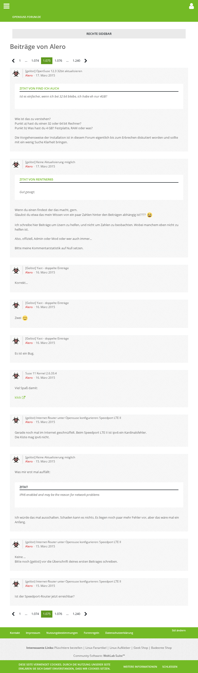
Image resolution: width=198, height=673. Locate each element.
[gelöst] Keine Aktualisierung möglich (50, 162)
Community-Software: (99, 656)
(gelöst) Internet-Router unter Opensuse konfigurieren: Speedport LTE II (73, 418)
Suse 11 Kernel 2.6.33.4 (41, 373)
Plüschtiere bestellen (68, 648)
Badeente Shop (161, 648)
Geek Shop (141, 648)
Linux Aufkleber (120, 648)
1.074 (35, 60)
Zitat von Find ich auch (39, 88)
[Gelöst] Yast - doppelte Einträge (47, 268)
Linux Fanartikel (95, 648)
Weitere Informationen (140, 666)
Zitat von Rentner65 (36, 179)
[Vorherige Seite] (13, 60)
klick (18, 397)
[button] (6, 6)
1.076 (58, 60)
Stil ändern (179, 630)
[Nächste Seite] (85, 60)
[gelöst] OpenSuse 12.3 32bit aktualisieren (53, 71)
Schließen (169, 666)
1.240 (76, 60)
